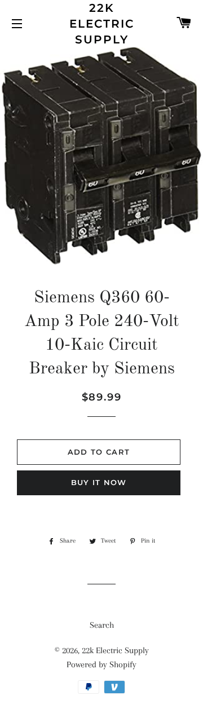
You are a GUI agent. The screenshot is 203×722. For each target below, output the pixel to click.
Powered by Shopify (101, 664)
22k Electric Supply (101, 23)
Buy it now (99, 482)
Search (102, 625)
